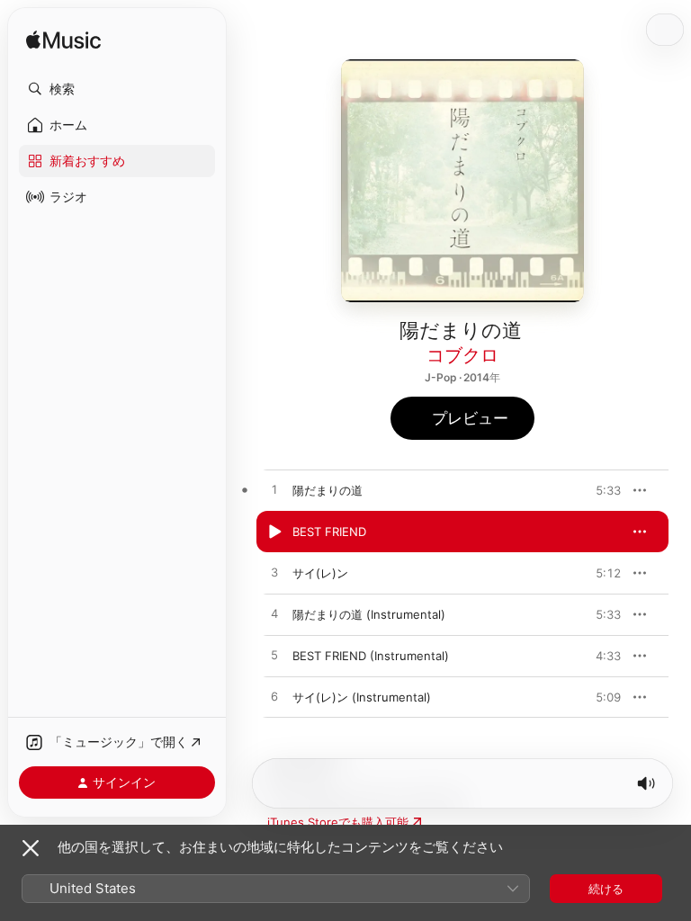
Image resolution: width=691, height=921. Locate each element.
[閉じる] (30, 848)
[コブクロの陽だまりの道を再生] (274, 490)
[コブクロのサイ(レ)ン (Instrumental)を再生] (274, 697)
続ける (606, 888)
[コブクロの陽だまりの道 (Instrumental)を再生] (274, 614)
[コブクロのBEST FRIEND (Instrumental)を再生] (274, 656)
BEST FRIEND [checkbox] (329, 531)
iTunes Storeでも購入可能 (337, 822)
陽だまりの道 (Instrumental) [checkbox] (368, 614)
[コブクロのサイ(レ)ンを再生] (274, 573)
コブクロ (462, 355)
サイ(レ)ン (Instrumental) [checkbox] (361, 697)
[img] (63, 41)
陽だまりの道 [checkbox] (327, 490)
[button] (117, 89)
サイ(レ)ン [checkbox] (320, 573)
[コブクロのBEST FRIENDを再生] (274, 531)
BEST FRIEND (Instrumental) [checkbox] (370, 655)
